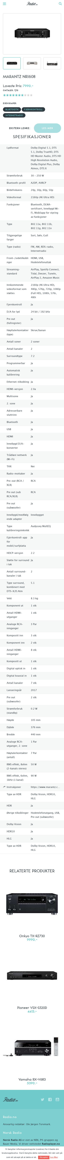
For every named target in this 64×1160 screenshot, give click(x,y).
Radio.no (32, 6)
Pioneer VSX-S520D (32, 1007)
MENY (6, 3)
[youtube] (57, 1099)
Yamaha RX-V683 (32, 1079)
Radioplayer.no (51, 1144)
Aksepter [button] (44, 1157)
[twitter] (42, 1099)
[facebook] (50, 1099)
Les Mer (54, 1157)
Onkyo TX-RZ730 (32, 936)
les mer (47, 128)
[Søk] (60, 3)
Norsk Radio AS (12, 1140)
